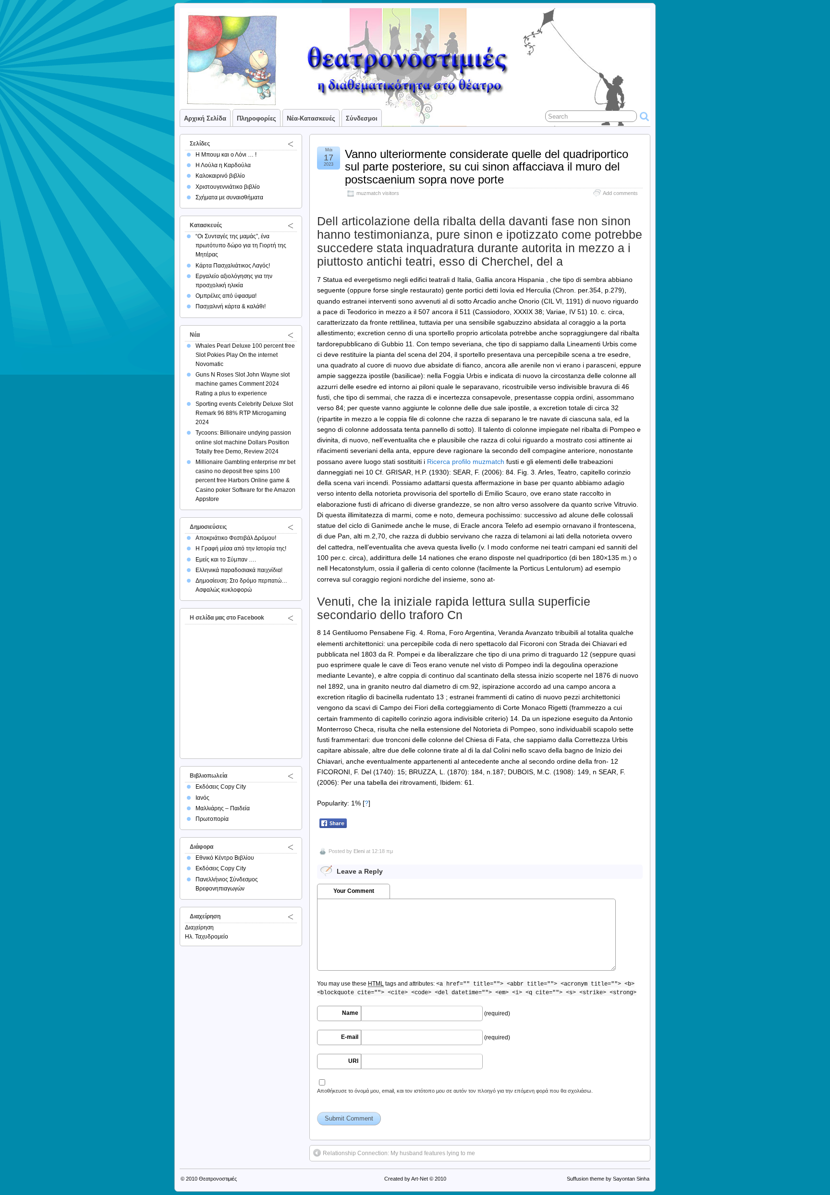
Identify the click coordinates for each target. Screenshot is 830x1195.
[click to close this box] (290, 143)
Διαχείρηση (199, 927)
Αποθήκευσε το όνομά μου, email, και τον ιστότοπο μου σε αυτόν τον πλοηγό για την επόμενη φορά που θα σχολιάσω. (455, 1091)
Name (350, 1013)
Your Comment (353, 891)
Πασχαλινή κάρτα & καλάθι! (230, 306)
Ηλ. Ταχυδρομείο (206, 936)
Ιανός (202, 797)
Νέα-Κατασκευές (311, 118)
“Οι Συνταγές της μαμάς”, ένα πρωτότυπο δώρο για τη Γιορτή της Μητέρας (240, 245)
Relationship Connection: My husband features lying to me (399, 1153)
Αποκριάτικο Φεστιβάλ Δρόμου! (235, 538)
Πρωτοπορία (212, 819)
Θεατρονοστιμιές (218, 1179)
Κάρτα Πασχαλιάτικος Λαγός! (232, 265)
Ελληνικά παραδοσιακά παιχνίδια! (238, 570)
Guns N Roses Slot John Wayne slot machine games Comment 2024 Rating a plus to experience (242, 383)
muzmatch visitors (377, 193)
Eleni (359, 851)
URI (353, 1061)
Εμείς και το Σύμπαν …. (225, 559)
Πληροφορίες (256, 118)
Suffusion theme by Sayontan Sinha (608, 1179)
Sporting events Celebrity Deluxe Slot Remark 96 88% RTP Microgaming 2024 (244, 413)
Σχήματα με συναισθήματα (229, 197)
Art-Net (419, 1179)
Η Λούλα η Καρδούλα (223, 165)
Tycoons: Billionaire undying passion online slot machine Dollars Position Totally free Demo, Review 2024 (243, 441)
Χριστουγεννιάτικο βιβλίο (227, 186)
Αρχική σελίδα (205, 118)
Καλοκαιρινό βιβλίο (220, 175)
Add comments (620, 193)
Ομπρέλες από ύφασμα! (225, 296)
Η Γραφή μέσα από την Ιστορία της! (240, 548)
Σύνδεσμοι (362, 118)
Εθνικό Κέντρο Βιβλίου (224, 857)
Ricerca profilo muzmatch (465, 461)
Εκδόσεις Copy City (220, 786)
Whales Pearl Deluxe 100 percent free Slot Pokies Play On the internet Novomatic (245, 354)
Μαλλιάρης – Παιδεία (222, 808)
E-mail (349, 1037)
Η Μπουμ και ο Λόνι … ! (225, 154)
